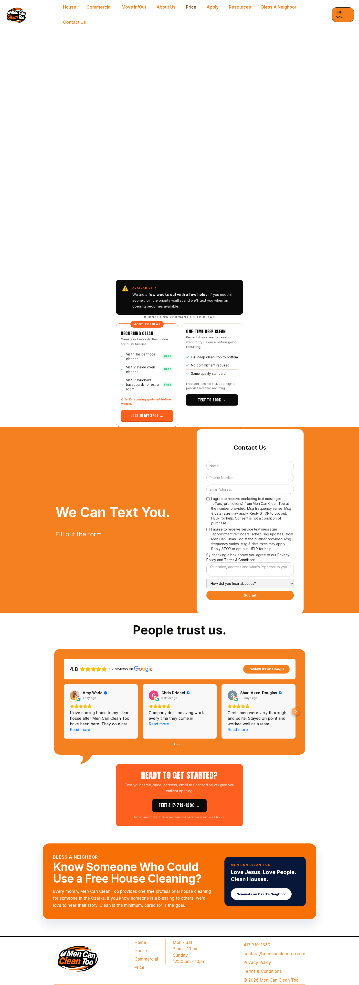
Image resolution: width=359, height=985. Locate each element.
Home (140, 942)
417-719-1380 (256, 944)
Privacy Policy (257, 962)
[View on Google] (75, 695)
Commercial (146, 959)
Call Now (339, 14)
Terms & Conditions (262, 971)
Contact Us (74, 22)
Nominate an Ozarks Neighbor (261, 894)
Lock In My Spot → (146, 415)
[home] (31, 15)
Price (139, 967)
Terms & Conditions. (240, 560)
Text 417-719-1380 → (179, 805)
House (141, 950)
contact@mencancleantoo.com (274, 953)
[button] (64, 711)
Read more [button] (80, 729)
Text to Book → (212, 400)
